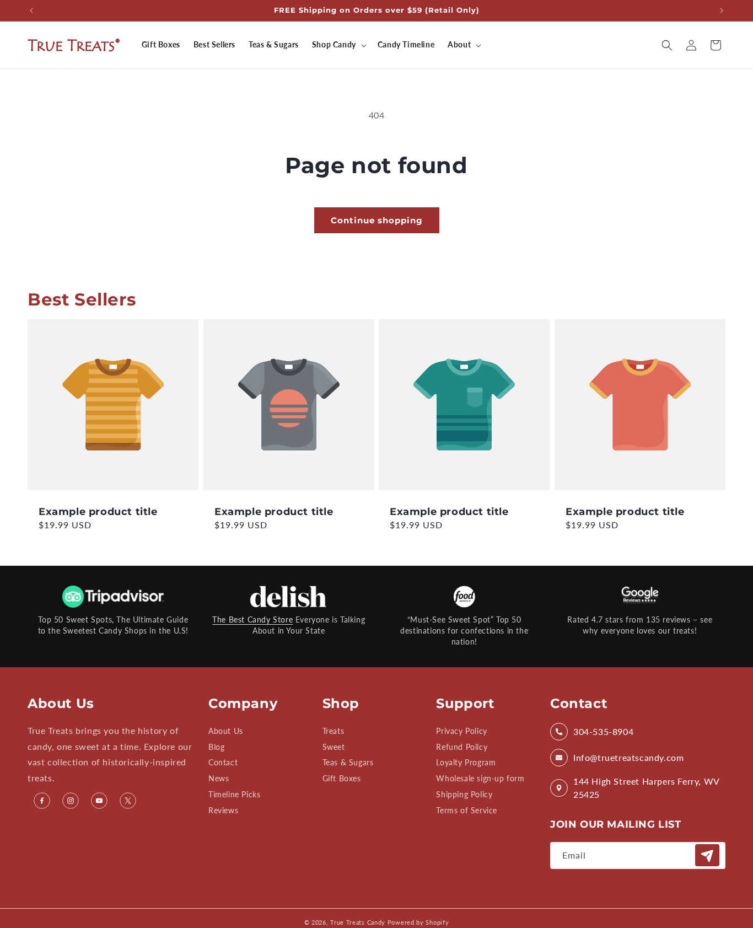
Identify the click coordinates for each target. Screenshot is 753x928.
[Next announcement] (721, 10)
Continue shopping (377, 220)
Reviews (223, 810)
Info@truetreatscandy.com (628, 757)
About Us (225, 731)
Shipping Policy (464, 794)
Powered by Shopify (418, 922)
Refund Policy (461, 747)
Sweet (333, 747)
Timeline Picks (234, 794)
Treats (333, 731)
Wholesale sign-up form (480, 779)
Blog (216, 747)
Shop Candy (334, 44)
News (218, 779)
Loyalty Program (466, 763)
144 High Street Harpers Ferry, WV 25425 (646, 788)
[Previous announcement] (31, 10)
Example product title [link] (98, 511)
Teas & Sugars (348, 763)
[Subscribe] (707, 856)
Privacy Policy (461, 731)
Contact (223, 763)
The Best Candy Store (252, 619)
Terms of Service (466, 810)
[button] (338, 44)
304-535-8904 (603, 731)
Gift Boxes (341, 779)
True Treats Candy (357, 922)
